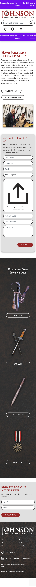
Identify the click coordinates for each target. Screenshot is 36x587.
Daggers (18, 364)
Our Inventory (13, 97)
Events (21, 542)
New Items (18, 462)
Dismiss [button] (32, 5)
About (21, 539)
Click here (29, 3)
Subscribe (10, 515)
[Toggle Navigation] (29, 29)
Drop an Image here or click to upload (18, 207)
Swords (18, 315)
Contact (22, 545)
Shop (3, 539)
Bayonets (18, 414)
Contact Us (11, 91)
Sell (2, 542)
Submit (25, 245)
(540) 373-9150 (11, 553)
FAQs (3, 545)
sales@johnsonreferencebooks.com (18, 558)
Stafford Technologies (17, 571)
